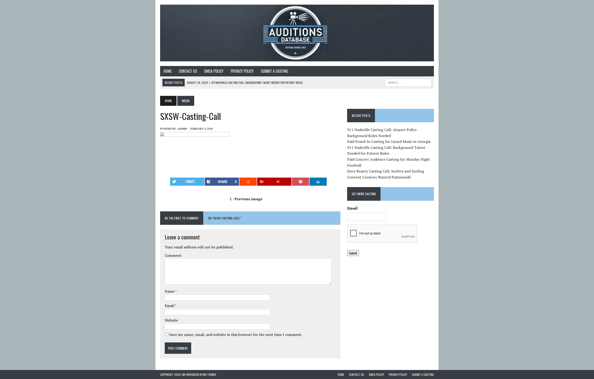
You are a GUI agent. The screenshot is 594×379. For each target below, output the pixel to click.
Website (171, 320)
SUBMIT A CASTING (274, 71)
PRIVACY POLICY (242, 71)
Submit (353, 253)
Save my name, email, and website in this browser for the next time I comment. (235, 334)
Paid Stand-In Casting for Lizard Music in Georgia (388, 141)
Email (170, 305)
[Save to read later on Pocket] (300, 182)
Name (170, 291)
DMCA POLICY (213, 71)
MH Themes (209, 374)
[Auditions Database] (297, 33)
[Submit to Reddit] (248, 182)
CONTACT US (188, 71)
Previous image (248, 198)
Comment (173, 255)
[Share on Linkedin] (318, 182)
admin (182, 128)
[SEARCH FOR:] (408, 82)
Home (168, 71)
